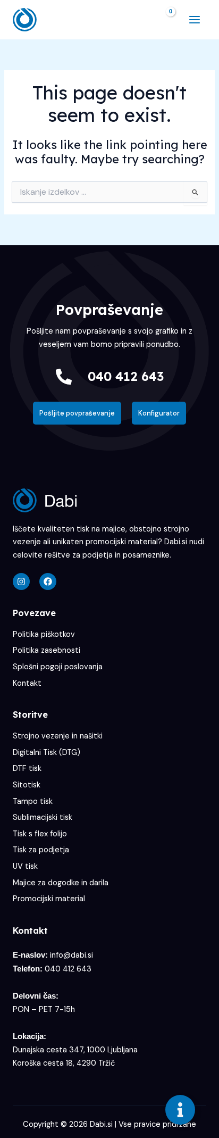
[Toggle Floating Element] (180, 1110)
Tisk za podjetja (41, 850)
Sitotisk (26, 785)
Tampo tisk (33, 801)
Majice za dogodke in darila (60, 883)
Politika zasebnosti (46, 650)
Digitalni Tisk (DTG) (46, 752)
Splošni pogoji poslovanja (58, 667)
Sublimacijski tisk (42, 817)
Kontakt (27, 683)
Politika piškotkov (44, 634)
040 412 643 (126, 376)
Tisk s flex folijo (40, 834)
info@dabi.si (71, 955)
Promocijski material (49, 899)
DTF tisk (27, 768)
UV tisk (25, 866)
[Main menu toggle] (194, 19)
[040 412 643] (64, 377)
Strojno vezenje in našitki (58, 736)
